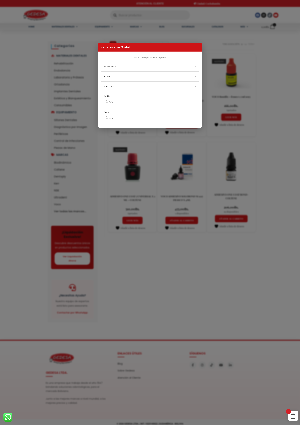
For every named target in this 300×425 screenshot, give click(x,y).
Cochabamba (110, 66)
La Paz (107, 76)
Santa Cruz (109, 86)
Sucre (106, 112)
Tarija (107, 96)
